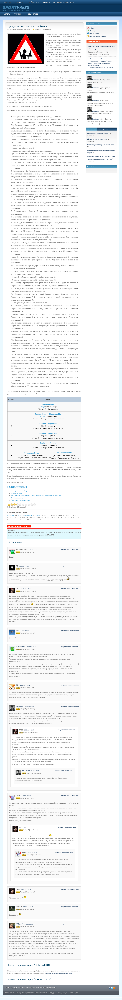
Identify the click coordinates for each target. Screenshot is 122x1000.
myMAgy (19, 924)
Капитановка (34, 520)
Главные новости (94, 41)
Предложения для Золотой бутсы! (27, 26)
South (69, 452)
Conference (44, 443)
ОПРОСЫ (46, 2)
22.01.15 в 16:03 (31, 647)
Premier (53, 443)
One (55, 424)
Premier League (48, 404)
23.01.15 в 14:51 (36, 770)
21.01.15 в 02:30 (33, 549)
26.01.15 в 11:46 (32, 852)
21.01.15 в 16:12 (26, 588)
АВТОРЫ (7, 14)
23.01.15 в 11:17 (29, 730)
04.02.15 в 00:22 (28, 907)
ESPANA (10, 515)
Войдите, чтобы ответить (70, 549)
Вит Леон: (95, 80)
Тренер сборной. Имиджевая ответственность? (28, 491)
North (36, 453)
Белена (37, 515)
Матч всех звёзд (17, 498)
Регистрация (94, 31)
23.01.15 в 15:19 (26, 889)
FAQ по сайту (94, 34)
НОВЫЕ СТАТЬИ (32, 14)
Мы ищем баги (16, 493)
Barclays (41, 407)
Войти (91, 28)
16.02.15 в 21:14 (28, 924)
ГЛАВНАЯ (7, 2)
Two (55, 433)
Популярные (91, 129)
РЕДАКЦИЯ (19, 2)
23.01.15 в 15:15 (29, 827)
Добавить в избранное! (43, 29)
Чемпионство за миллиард (20, 500)
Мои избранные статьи (97, 36)
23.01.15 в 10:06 (26, 795)
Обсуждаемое (103, 129)
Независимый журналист (21, 29)
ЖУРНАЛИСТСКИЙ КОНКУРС (63, 2)
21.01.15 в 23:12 (25, 630)
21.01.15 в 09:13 (24, 566)
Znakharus (28, 515)
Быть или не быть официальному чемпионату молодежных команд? (36, 495)
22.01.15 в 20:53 (29, 706)
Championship (55, 414)
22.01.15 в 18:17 (25, 685)
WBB (19, 515)
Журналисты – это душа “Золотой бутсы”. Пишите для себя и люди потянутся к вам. (100, 63)
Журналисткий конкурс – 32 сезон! (101, 67)
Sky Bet (42, 416)
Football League (41, 414)
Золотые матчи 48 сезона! (98, 59)
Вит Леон (19, 706)
